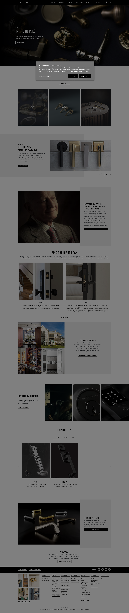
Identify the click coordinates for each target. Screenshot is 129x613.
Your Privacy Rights (45, 76)
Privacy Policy (85, 71)
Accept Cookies (85, 76)
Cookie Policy (77, 71)
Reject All (72, 76)
